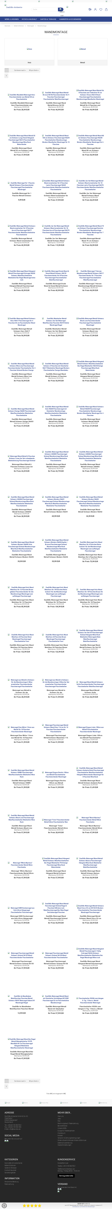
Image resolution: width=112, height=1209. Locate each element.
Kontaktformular (63, 1163)
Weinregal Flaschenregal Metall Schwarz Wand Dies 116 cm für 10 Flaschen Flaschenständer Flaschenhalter (56, 736)
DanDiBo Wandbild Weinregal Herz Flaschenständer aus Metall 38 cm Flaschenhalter (21, 104)
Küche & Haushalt (29, 19)
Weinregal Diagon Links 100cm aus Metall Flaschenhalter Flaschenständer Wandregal (90, 736)
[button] (90, 9)
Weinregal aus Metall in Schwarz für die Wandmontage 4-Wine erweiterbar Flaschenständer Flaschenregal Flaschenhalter (22, 691)
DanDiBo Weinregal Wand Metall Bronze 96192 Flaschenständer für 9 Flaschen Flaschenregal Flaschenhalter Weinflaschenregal (56, 104)
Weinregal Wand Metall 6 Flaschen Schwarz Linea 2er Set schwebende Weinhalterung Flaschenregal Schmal (21, 465)
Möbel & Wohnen (12, 19)
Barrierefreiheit (62, 1126)
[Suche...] (60, 9)
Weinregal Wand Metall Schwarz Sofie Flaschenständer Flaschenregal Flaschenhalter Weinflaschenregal (90, 691)
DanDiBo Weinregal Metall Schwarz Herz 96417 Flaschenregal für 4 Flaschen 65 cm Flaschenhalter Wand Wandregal (21, 330)
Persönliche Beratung (11, 1182)
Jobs (59, 1119)
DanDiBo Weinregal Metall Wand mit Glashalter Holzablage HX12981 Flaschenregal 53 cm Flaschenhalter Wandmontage (56, 1008)
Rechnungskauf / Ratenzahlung (68, 1123)
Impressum (61, 1133)
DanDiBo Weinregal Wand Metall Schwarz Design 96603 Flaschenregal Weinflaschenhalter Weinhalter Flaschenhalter (21, 420)
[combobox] (20, 70)
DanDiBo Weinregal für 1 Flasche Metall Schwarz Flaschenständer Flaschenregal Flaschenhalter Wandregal (22, 194)
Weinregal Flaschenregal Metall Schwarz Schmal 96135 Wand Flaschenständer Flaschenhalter (22, 962)
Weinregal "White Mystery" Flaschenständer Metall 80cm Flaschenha (22, 872)
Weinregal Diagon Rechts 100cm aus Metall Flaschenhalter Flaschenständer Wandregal (56, 782)
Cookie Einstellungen (64, 1145)
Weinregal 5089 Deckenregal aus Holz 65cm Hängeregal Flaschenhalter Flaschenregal (22, 917)
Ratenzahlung (9, 1184)
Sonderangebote (10, 1173)
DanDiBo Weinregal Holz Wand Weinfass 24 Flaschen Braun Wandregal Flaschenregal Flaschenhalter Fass (56, 646)
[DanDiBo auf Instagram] (7, 1141)
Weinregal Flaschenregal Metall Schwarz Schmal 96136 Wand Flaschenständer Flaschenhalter (56, 962)
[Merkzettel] (101, 9)
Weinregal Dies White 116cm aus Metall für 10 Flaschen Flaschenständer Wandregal (21, 736)
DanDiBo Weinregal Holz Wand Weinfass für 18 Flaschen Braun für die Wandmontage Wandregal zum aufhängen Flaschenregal (90, 601)
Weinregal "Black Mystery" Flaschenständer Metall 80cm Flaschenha (90, 827)
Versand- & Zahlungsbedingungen (69, 1138)
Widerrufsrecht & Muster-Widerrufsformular (72, 1140)
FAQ (59, 1121)
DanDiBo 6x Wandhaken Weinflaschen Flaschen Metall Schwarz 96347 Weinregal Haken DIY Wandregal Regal (22, 1008)
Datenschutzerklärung (65, 1143)
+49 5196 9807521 (69, 1166)
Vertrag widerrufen (66, 1176)
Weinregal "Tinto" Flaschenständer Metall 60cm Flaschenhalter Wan (56, 827)
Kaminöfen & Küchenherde (70, 19)
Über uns (61, 1116)
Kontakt (60, 1135)
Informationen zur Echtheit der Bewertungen (83, 1206)
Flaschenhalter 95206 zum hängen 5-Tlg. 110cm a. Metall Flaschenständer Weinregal (90, 1008)
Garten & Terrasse (48, 19)
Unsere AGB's (62, 1128)
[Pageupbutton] (106, 1205)
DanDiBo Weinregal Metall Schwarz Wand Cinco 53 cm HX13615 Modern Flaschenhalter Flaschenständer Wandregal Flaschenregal (90, 917)
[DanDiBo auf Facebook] (5, 1141)
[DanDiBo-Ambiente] (16, 8)
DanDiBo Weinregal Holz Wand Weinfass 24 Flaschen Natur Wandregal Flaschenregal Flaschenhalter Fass (22, 646)
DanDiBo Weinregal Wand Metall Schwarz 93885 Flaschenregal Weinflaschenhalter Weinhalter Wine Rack (22, 782)
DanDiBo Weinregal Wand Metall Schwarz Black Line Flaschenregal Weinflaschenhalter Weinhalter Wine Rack (21, 827)
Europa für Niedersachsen (66, 1131)
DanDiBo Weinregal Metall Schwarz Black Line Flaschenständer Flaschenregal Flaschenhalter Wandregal (90, 330)
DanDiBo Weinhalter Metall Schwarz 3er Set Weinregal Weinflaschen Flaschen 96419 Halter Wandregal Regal (56, 330)
